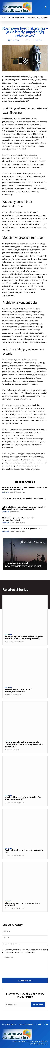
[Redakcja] (9, 40)
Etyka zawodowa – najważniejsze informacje (22, 903)
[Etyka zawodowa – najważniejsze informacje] (25, 880)
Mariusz (7, 642)
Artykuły (38, 40)
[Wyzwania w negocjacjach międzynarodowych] (25, 666)
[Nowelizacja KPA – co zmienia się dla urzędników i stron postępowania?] (25, 613)
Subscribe (38, 1004)
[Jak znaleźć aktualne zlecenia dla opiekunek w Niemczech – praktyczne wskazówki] (25, 719)
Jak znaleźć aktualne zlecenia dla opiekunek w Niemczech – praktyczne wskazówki (23, 508)
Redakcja (16, 40)
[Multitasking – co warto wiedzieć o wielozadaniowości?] (25, 774)
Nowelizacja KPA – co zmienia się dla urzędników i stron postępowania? (24, 488)
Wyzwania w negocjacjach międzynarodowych (23, 498)
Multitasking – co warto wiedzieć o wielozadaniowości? (18, 519)
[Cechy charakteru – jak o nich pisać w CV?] (25, 827)
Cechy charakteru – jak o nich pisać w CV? (21, 528)
